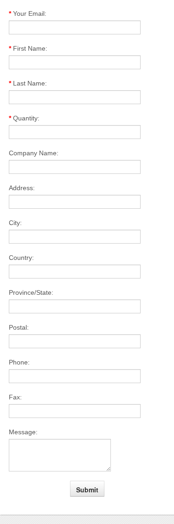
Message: (23, 432)
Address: (22, 188)
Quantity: (24, 118)
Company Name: (33, 153)
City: (15, 222)
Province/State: (31, 292)
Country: (21, 257)
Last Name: (28, 83)
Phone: (19, 362)
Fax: (15, 397)
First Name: (28, 48)
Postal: (19, 327)
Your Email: (27, 13)
